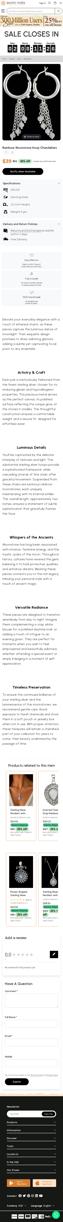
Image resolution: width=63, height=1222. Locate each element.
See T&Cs (37, 267)
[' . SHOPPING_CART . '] (55, 3)
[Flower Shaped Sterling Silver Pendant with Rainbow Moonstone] (21, 887)
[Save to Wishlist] (6, 152)
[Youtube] (41, 1195)
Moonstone (27, 59)
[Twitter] (24, 1195)
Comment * (11, 991)
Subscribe (48, 1114)
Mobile (8, 1056)
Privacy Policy (52, 1075)
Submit (17, 1081)
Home (4, 59)
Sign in (42, 3)
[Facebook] (20, 1195)
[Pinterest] (28, 1195)
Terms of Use (35, 1075)
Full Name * (11, 1017)
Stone (19, 59)
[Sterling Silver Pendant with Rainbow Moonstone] (21, 805)
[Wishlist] (49, 3)
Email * (8, 1036)
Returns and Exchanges (26, 230)
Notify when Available (22, 171)
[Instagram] (32, 1195)
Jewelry (12, 59)
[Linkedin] (36, 1195)
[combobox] (31, 11)
